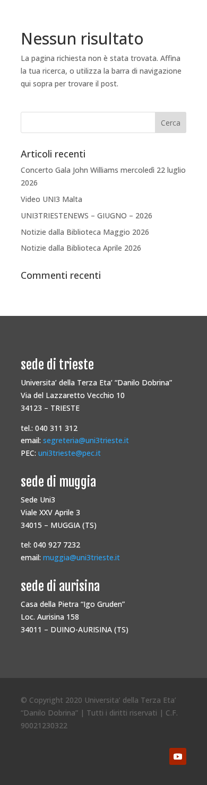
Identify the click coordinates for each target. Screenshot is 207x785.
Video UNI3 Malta (51, 199)
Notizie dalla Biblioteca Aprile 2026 (81, 248)
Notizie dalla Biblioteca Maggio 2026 (85, 232)
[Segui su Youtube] (177, 756)
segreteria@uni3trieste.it (86, 440)
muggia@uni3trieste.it (81, 557)
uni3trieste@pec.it (69, 453)
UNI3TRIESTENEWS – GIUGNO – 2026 (86, 215)
